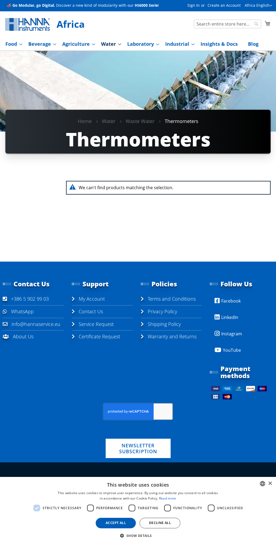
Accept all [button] (116, 523)
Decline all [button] (160, 523)
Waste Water (140, 121)
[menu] (138, 44)
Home (85, 121)
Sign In (193, 5)
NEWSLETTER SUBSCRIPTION (138, 448)
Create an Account (224, 5)
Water (108, 121)
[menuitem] (12, 44)
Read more (167, 498)
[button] (258, 6)
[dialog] (138, 511)
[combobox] (227, 24)
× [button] (270, 483)
